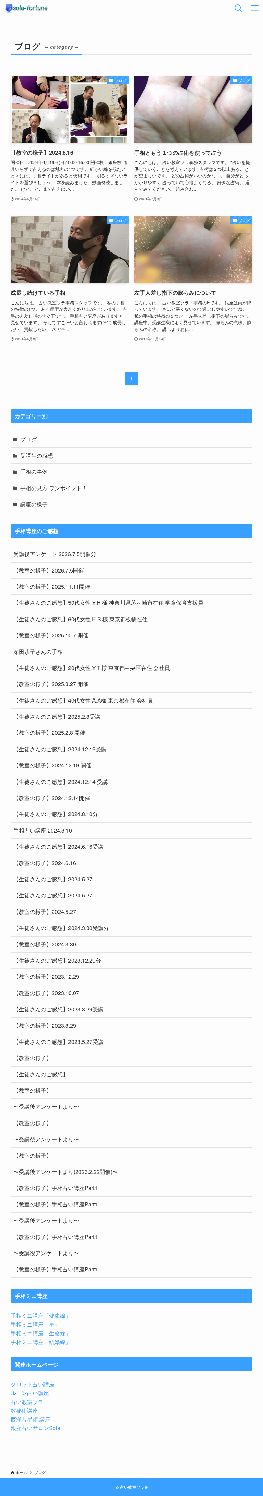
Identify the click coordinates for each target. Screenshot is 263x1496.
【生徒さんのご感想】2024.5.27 (52, 879)
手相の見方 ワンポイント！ (53, 488)
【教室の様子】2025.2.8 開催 (49, 733)
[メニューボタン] (255, 8)
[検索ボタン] (238, 8)
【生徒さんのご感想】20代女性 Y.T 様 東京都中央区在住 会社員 (91, 668)
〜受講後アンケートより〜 (46, 1106)
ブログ (28, 439)
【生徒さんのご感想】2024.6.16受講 (58, 846)
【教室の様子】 (32, 1058)
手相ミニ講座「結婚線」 (41, 1342)
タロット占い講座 (32, 1384)
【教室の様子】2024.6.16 (44, 863)
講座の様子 (34, 504)
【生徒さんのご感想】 (40, 1074)
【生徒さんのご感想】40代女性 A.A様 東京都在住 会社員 (83, 700)
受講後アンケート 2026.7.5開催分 (54, 554)
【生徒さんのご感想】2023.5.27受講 (58, 1042)
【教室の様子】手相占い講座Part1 (55, 1188)
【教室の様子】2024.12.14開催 (51, 798)
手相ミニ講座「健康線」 (41, 1315)
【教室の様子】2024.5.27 (44, 912)
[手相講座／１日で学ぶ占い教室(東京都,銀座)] (26, 8)
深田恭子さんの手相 (38, 652)
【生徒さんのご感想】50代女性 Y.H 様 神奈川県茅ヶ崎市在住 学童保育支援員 (108, 602)
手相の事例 (34, 471)
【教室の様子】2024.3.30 (44, 944)
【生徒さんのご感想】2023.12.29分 (57, 960)
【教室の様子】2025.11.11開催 (51, 586)
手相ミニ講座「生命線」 (41, 1333)
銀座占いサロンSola (35, 1428)
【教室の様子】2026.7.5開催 (48, 570)
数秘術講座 (24, 1410)
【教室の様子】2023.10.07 (46, 993)
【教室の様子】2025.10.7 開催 (50, 635)
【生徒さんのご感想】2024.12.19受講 (60, 749)
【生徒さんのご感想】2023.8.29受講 (58, 1009)
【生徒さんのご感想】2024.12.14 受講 (60, 782)
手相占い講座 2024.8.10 (42, 830)
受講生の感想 (36, 455)
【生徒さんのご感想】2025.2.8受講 (56, 716)
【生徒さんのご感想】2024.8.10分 (55, 814)
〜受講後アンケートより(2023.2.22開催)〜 (65, 1172)
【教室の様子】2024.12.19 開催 (52, 765)
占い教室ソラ (27, 1402)
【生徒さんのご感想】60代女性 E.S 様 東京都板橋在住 (80, 619)
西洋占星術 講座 (30, 1419)
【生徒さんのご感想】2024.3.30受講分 (61, 928)
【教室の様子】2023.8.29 (44, 1025)
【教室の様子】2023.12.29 (46, 976)
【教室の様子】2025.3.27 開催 (50, 684)
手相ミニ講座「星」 (35, 1324)
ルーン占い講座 (30, 1393)
